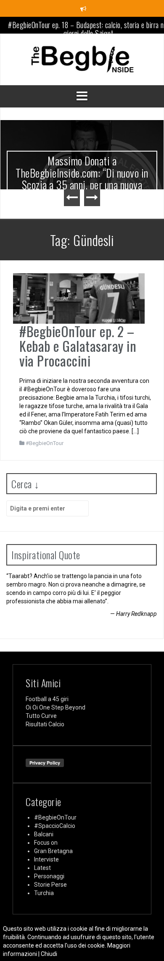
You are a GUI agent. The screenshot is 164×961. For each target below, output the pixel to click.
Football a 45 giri (47, 699)
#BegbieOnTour (44, 443)
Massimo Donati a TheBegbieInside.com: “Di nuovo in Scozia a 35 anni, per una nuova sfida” (82, 178)
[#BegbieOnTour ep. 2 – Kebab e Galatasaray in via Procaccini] (79, 297)
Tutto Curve (41, 715)
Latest (42, 867)
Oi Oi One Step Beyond (55, 707)
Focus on (46, 842)
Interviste (46, 859)
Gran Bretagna (53, 851)
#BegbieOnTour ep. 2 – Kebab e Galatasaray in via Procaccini (77, 345)
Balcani (43, 834)
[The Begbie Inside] (82, 58)
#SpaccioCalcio (54, 825)
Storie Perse (50, 884)
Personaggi (49, 876)
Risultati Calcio (45, 724)
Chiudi (49, 954)
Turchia (44, 893)
